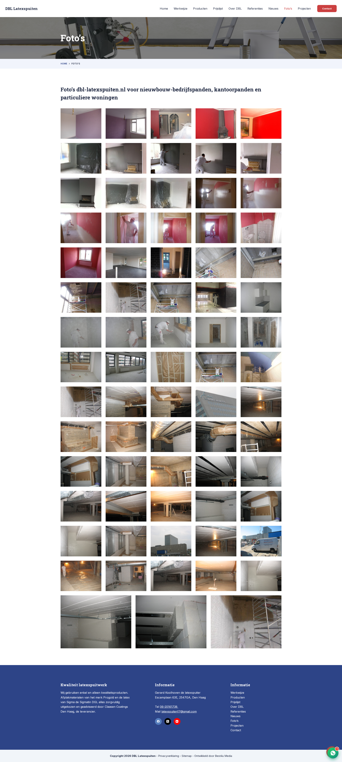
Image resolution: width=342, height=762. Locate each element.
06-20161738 (169, 706)
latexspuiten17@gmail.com (179, 711)
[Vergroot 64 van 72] (277, 530)
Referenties (255, 8)
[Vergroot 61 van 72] (142, 530)
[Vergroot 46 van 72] (142, 426)
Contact (327, 8)
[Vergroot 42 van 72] (186, 391)
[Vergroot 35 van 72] (97, 356)
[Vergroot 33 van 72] (232, 321)
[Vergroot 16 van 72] (97, 217)
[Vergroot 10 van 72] (277, 147)
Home (164, 8)
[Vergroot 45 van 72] (97, 426)
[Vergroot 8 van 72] (186, 147)
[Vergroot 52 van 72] (186, 461)
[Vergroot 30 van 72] (277, 287)
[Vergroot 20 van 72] (277, 217)
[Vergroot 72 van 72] (277, 600)
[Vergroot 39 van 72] (277, 356)
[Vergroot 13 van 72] (186, 182)
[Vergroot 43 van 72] (232, 391)
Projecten (304, 8)
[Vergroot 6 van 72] (97, 147)
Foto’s (288, 8)
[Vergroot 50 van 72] (97, 461)
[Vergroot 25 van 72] (277, 252)
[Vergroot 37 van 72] (186, 356)
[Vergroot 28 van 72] (186, 287)
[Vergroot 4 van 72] (232, 113)
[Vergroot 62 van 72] (186, 530)
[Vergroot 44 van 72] (277, 391)
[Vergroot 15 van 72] (277, 182)
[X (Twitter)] (167, 721)
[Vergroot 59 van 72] (277, 495)
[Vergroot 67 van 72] (186, 565)
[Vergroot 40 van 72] (97, 391)
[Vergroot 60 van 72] (97, 530)
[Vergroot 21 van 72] (97, 252)
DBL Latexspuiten (21, 8)
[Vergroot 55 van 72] (97, 495)
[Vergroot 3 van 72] (186, 113)
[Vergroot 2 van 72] (142, 113)
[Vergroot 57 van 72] (186, 495)
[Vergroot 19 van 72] (232, 217)
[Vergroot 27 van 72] (142, 287)
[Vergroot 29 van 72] (232, 287)
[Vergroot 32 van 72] (142, 321)
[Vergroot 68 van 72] (232, 565)
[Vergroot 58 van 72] (232, 495)
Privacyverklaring (168, 756)
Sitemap (187, 756)
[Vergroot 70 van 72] (126, 600)
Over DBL (235, 8)
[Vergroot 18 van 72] (186, 217)
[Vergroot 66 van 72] (142, 565)
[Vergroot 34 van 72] (277, 321)
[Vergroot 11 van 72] (97, 182)
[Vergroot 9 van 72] (232, 147)
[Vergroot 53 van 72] (232, 461)
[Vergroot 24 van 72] (232, 252)
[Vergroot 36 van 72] (142, 356)
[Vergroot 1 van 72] (97, 113)
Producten (200, 8)
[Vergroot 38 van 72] (232, 356)
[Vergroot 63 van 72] (232, 530)
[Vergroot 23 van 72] (186, 252)
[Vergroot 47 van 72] (186, 426)
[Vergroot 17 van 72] (142, 217)
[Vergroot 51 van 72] (142, 461)
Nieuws (273, 8)
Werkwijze (180, 8)
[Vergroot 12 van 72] (142, 182)
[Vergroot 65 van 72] (97, 565)
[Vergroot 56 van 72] (142, 495)
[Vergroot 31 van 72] (97, 321)
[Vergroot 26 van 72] (97, 287)
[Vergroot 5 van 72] (277, 113)
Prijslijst (218, 8)
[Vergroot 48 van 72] (232, 426)
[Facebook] (158, 721)
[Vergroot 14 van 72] (232, 182)
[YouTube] (177, 721)
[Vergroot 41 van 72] (142, 391)
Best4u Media (223, 756)
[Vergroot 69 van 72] (277, 565)
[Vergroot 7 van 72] (142, 147)
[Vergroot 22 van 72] (142, 252)
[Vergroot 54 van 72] (277, 461)
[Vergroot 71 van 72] (202, 600)
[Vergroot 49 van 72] (277, 426)
